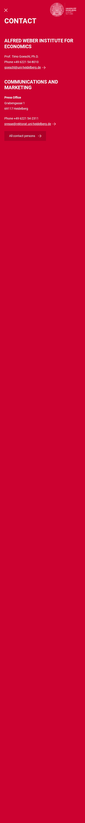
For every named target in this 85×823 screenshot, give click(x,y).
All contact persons (22, 136)
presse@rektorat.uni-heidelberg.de (27, 124)
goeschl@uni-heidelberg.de (22, 67)
